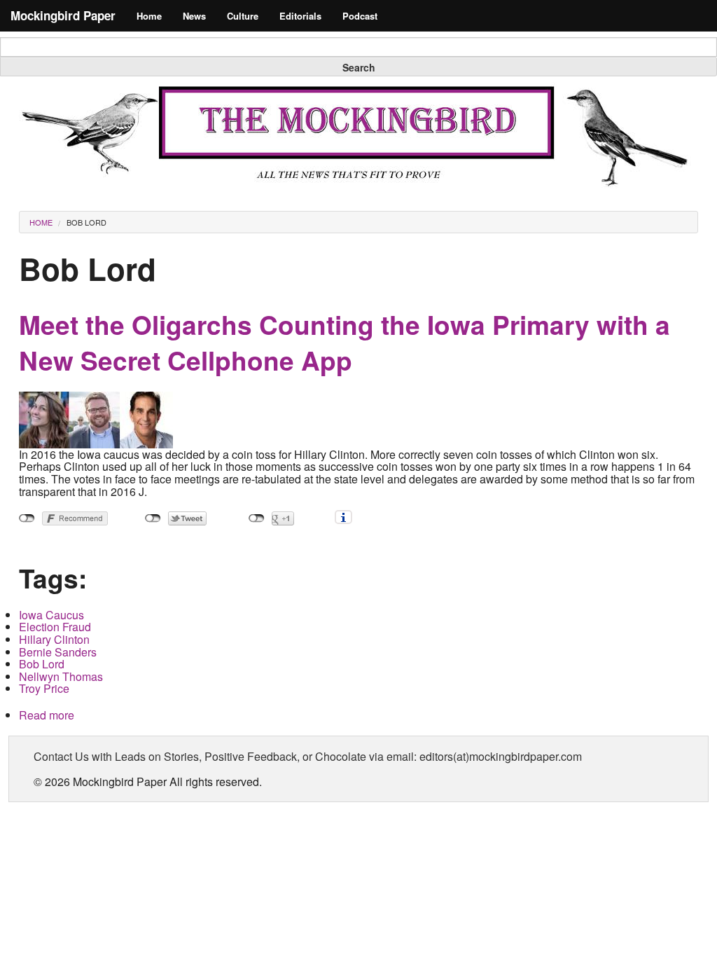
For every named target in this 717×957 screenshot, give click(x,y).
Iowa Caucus (51, 615)
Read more (46, 715)
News (194, 15)
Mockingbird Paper (63, 15)
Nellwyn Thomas (61, 676)
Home (149, 15)
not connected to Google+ (257, 518)
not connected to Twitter (153, 518)
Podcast (359, 15)
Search (358, 67)
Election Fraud (55, 627)
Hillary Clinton (54, 639)
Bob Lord (86, 222)
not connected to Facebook (27, 518)
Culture (242, 15)
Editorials (300, 15)
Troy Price (44, 688)
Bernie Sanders (58, 652)
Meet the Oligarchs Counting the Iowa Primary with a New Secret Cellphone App (344, 342)
